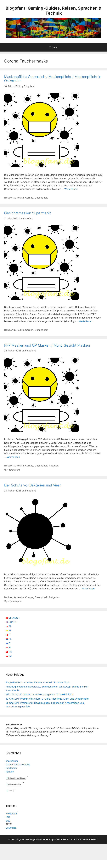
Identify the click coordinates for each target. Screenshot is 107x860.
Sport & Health (15, 197)
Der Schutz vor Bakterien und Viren (32, 485)
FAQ (8, 817)
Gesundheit (41, 197)
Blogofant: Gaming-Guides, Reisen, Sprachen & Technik (53, 11)
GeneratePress (90, 839)
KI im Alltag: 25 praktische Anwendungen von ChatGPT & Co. (40, 694)
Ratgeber (54, 465)
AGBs (10, 791)
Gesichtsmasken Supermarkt (27, 213)
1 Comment (13, 470)
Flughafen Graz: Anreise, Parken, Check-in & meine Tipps (38, 682)
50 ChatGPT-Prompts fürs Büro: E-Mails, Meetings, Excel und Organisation (47, 698)
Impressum (12, 761)
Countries (11, 827)
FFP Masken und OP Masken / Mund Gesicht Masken (47, 345)
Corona (29, 197)
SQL (8, 820)
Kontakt (10, 771)
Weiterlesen (70, 189)
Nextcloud (11, 813)
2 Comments (14, 601)
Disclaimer (11, 768)
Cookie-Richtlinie (14, 784)
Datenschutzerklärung (18, 764)
